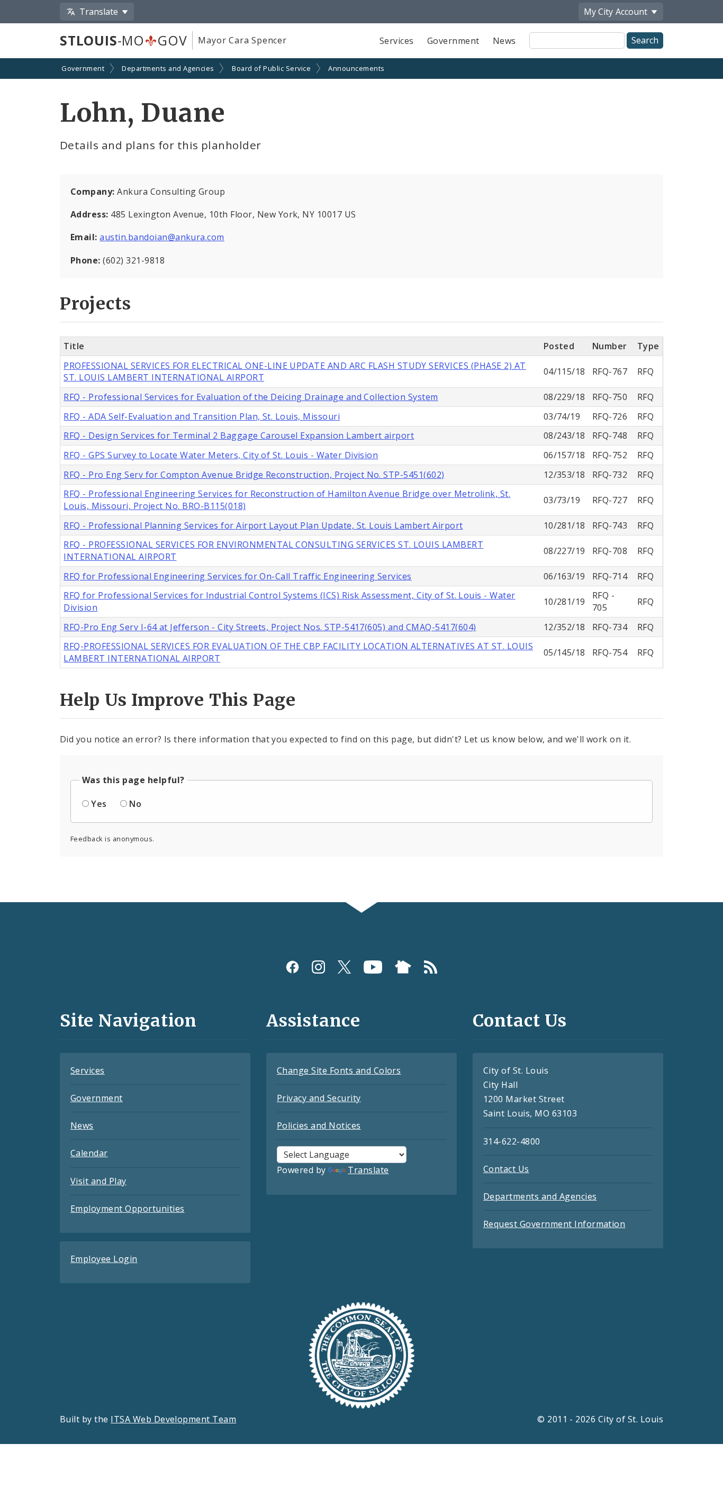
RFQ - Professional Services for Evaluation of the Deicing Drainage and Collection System (251, 397)
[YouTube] (373, 967)
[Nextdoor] (403, 967)
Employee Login (104, 1259)
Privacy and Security (319, 1098)
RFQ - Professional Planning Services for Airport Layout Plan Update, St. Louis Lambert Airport (263, 525)
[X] (344, 967)
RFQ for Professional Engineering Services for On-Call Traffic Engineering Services (237, 576)
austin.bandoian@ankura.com (162, 237)
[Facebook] (292, 967)
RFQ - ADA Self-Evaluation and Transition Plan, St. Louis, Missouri (202, 416)
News (504, 41)
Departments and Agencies (168, 68)
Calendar (89, 1153)
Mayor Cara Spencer (242, 40)
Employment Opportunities (127, 1208)
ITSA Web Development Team (173, 1419)
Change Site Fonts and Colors (339, 1070)
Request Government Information (554, 1224)
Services (396, 41)
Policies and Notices (319, 1125)
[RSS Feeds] (430, 967)
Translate (368, 1170)
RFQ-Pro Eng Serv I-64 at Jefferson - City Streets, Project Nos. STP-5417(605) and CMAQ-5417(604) (270, 627)
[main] (361, 481)
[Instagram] (318, 967)
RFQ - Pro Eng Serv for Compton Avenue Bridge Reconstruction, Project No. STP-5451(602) (254, 474)
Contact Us (506, 1169)
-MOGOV (123, 40)
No (135, 804)
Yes (98, 804)
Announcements (356, 68)
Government (453, 41)
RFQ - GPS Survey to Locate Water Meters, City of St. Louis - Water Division (221, 455)
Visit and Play (98, 1181)
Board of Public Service (271, 68)
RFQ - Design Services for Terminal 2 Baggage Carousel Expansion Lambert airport (239, 435)
